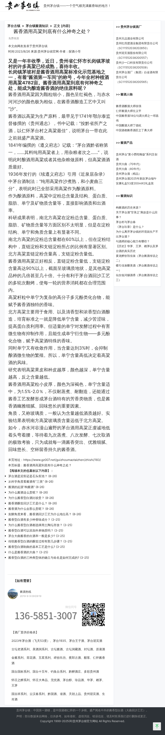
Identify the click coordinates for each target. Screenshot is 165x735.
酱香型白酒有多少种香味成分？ (29, 519)
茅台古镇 (13, 26)
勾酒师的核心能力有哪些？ (133, 241)
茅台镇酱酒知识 (37, 26)
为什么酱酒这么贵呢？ (23, 492)
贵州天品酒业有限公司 (130, 38)
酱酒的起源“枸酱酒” (21, 487)
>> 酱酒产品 (124, 143)
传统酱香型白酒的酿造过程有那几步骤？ (35, 541)
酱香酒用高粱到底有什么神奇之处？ (47, 465)
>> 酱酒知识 (124, 196)
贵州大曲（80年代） (129, 168)
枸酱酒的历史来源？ (128, 207)
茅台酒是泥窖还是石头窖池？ (27, 476)
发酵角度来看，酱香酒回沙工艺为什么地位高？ (40, 514)
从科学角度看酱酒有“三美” (26, 481)
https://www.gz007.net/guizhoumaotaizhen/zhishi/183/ (62, 460)
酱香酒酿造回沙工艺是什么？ (27, 503)
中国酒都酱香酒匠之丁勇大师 (134, 130)
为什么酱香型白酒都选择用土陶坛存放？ (35, 525)
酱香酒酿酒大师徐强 (128, 106)
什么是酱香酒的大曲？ (23, 552)
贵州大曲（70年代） (129, 164)
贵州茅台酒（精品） (128, 173)
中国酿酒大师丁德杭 (128, 125)
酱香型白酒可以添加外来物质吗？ (31, 530)
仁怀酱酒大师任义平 (128, 111)
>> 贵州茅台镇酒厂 (129, 27)
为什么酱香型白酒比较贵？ (26, 498)
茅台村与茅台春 (126, 222)
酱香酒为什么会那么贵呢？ (26, 509)
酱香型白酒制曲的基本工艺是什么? (31, 547)
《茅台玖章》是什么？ (130, 226)
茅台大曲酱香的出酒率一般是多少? (31, 536)
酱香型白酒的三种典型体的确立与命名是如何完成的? (43, 558)
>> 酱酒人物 (124, 94)
